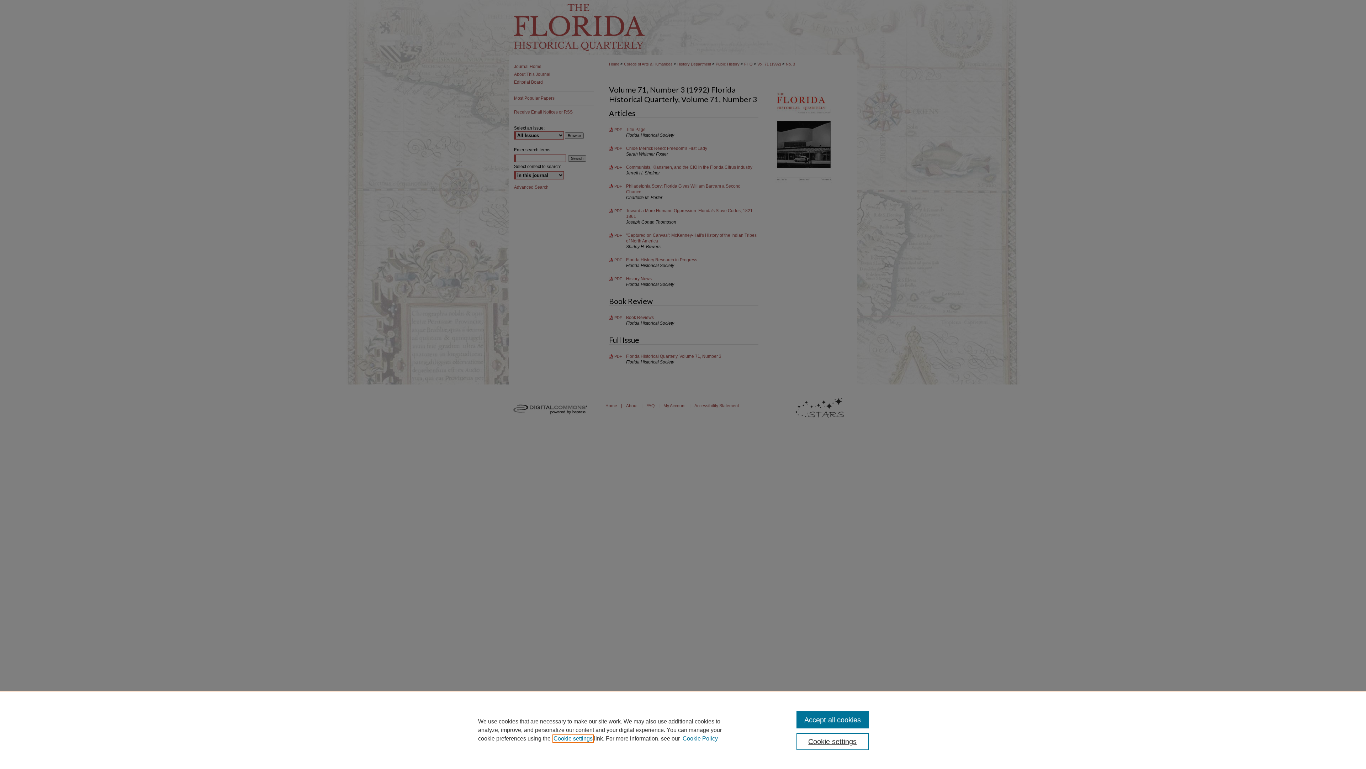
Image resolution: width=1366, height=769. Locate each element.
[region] (683, 730)
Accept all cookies (832, 720)
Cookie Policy (700, 739)
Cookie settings (573, 739)
